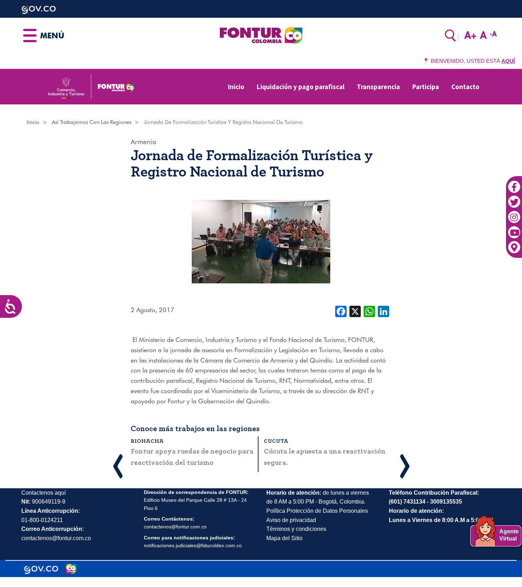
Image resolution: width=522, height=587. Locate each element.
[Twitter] (514, 198)
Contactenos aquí (43, 493)
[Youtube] (514, 228)
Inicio (236, 86)
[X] (355, 310)
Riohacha (147, 441)
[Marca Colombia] (71, 569)
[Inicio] (261, 35)
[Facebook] (514, 183)
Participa (425, 86)
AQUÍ (508, 61)
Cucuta (276, 441)
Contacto (465, 86)
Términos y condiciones (296, 529)
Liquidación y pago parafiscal (300, 86)
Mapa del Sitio (284, 538)
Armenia (143, 142)
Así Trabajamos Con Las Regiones (91, 122)
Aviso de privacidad (291, 520)
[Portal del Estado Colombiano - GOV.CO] (41, 569)
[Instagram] (514, 213)
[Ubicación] (514, 243)
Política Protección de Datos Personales (317, 511)
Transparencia (378, 86)
